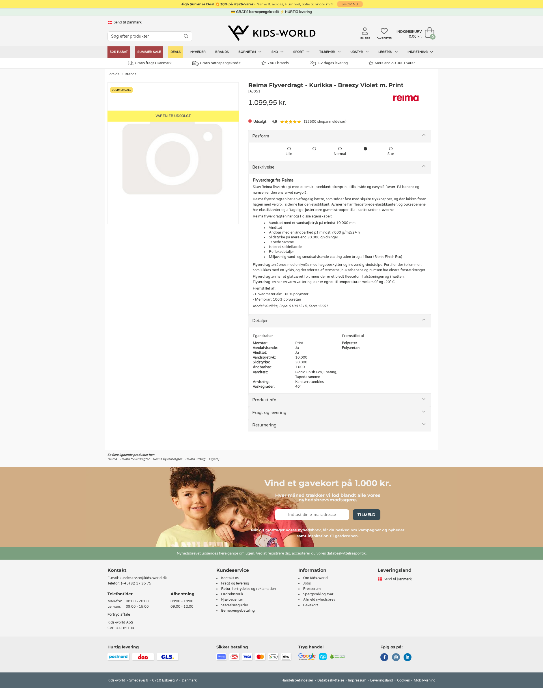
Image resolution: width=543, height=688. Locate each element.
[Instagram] (396, 658)
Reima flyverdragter (134, 459)
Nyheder (198, 52)
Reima (112, 459)
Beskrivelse (263, 167)
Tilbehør (327, 52)
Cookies (403, 680)
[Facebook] (384, 658)
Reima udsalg (195, 459)
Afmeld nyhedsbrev (319, 599)
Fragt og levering (269, 412)
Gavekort (310, 605)
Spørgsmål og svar (318, 594)
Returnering (264, 425)
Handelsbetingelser (297, 680)
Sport (299, 52)
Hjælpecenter (232, 599)
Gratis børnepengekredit (220, 63)
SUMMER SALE (149, 52)
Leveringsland (381, 680)
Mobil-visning (425, 680)
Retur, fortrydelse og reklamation (248, 589)
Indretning (418, 52)
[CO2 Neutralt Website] (337, 656)
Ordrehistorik (232, 594)
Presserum (312, 589)
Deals (176, 52)
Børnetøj (247, 52)
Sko (275, 52)
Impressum (357, 680)
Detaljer (260, 320)
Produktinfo (264, 399)
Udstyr (357, 52)
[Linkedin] (407, 658)
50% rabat (119, 52)
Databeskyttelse (330, 680)
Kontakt (116, 570)
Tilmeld (366, 514)
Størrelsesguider (234, 605)
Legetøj (385, 52)
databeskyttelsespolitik (346, 553)
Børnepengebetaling (238, 610)
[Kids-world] (271, 33)
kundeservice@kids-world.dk (143, 578)
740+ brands (278, 63)
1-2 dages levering (332, 63)
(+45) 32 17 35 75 (136, 583)
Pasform (260, 136)
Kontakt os (230, 578)
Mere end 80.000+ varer (395, 63)
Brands (222, 52)
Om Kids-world (315, 578)
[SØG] (186, 36)
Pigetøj (214, 459)
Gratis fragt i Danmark (153, 63)
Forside (113, 74)
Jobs (307, 583)
